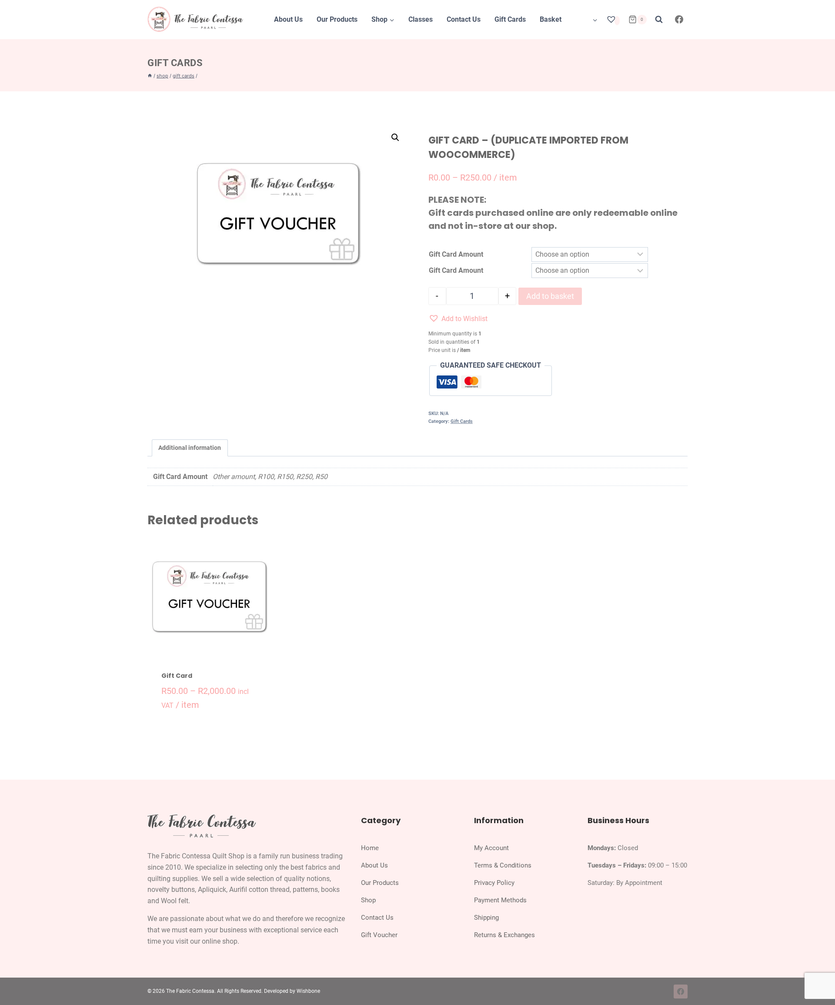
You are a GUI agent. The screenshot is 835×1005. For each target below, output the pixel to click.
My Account (491, 848)
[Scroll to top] (819, 978)
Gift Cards (510, 19)
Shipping (486, 917)
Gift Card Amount (456, 254)
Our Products (337, 19)
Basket (550, 19)
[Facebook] (679, 19)
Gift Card (176, 675)
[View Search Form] (659, 19)
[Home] (149, 76)
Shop (368, 900)
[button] (395, 137)
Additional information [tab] (189, 448)
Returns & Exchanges (504, 935)
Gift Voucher (379, 935)
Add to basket (550, 296)
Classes (420, 19)
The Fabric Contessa (190, 991)
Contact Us (464, 19)
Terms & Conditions (502, 865)
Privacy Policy (494, 883)
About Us (288, 19)
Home (370, 848)
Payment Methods (500, 900)
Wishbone (308, 991)
